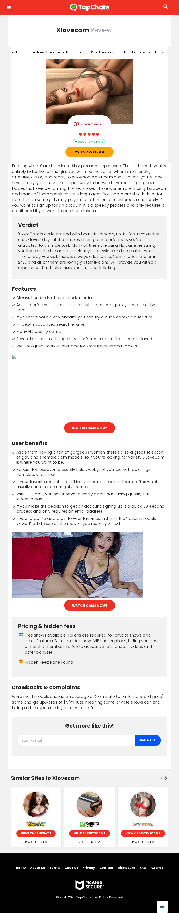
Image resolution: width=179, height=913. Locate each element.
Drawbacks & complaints (144, 52)
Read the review (36, 842)
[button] (9, 7)
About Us (37, 868)
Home (21, 868)
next (166, 778)
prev (161, 778)
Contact (106, 868)
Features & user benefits (50, 52)
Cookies (71, 868)
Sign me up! (147, 740)
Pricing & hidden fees (96, 52)
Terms (54, 868)
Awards (157, 868)
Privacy (89, 868)
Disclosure (126, 868)
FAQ (143, 868)
